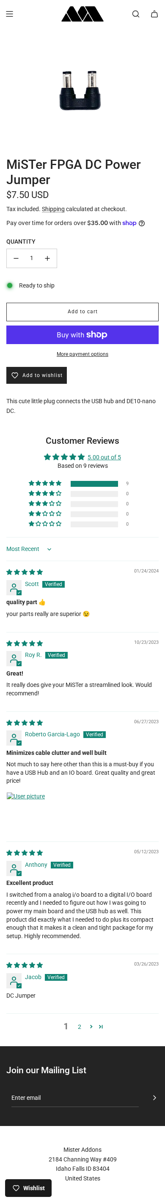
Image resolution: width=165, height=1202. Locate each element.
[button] (46, 483)
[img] (24, 572)
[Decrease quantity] (16, 258)
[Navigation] (9, 14)
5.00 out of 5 (104, 457)
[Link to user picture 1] (26, 812)
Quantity (21, 241)
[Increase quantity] (47, 258)
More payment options (82, 354)
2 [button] (79, 1026)
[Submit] (154, 1097)
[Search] (135, 14)
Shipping (53, 209)
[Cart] (154, 14)
